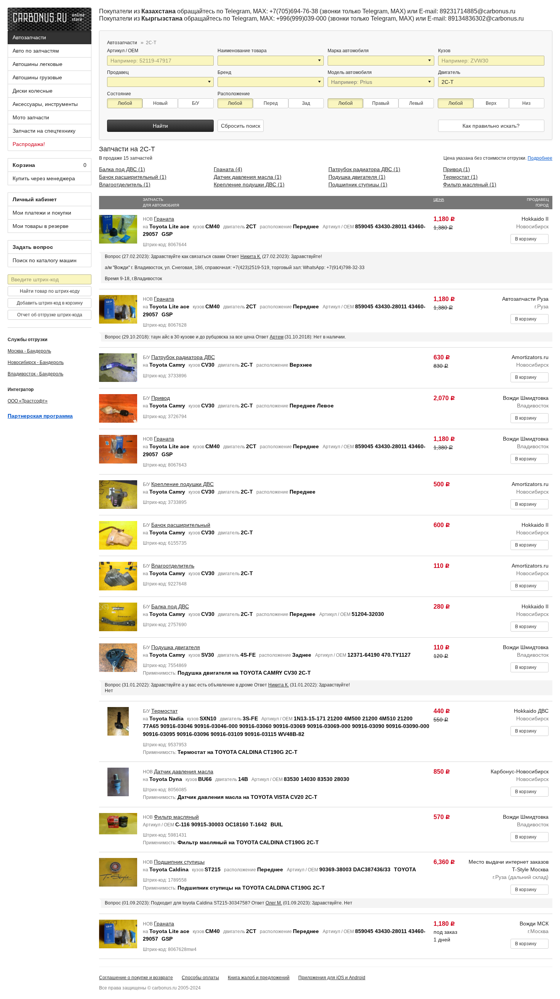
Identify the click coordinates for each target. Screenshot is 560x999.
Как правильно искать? (491, 126)
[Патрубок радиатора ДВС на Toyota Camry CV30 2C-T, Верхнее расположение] (118, 367)
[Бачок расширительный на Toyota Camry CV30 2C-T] (118, 535)
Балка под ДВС (170, 606)
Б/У (195, 103)
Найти (160, 126)
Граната (164, 219)
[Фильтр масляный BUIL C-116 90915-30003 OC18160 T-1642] (118, 823)
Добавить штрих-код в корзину (50, 303)
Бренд (224, 72)
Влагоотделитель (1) (124, 184)
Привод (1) (456, 169)
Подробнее (540, 158)
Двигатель (449, 72)
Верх (491, 103)
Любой (125, 103)
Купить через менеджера (44, 178)
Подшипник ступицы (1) (357, 184)
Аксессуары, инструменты (45, 104)
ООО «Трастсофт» (28, 401)
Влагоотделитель (172, 566)
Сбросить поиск (240, 126)
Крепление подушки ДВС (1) (249, 184)
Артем (276, 337)
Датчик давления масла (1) (248, 177)
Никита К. (250, 256)
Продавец (118, 72)
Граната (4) (228, 169)
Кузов (444, 50)
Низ (526, 103)
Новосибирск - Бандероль (36, 362)
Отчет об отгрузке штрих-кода (49, 314)
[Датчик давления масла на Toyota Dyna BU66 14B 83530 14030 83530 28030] (118, 781)
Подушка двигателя (175, 647)
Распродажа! (29, 144)
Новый (160, 103)
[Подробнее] (143, 50)
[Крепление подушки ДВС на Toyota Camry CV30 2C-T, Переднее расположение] (118, 494)
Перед (271, 103)
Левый (416, 103)
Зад (306, 103)
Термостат (164, 711)
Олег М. (274, 903)
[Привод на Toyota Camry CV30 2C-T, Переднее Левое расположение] (118, 408)
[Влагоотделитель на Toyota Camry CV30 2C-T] (118, 575)
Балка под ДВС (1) (122, 169)
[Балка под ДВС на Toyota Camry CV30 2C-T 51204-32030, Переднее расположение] (118, 616)
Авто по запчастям (36, 51)
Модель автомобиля (350, 72)
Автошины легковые (37, 64)
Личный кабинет (35, 199)
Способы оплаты (200, 977)
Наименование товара (242, 50)
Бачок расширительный (180, 525)
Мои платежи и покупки (42, 213)
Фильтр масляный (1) (469, 184)
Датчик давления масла (183, 771)
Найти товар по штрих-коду (50, 291)
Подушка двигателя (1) (357, 177)
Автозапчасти (29, 37)
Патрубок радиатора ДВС (183, 357)
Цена (439, 199)
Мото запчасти (31, 117)
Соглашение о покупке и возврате (136, 977)
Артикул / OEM (123, 50)
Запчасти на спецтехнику (44, 131)
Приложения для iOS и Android (331, 977)
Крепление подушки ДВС (182, 484)
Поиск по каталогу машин (45, 260)
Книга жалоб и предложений (259, 977)
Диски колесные (33, 91)
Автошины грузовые (37, 77)
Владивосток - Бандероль (35, 374)
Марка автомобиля (348, 50)
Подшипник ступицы (179, 862)
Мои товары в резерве (41, 226)
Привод (160, 398)
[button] (320, 60)
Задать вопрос (33, 247)
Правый (380, 103)
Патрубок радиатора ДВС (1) (364, 169)
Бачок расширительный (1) (132, 177)
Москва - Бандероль (29, 351)
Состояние (119, 93)
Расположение (234, 93)
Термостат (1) (460, 177)
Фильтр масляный (176, 817)
